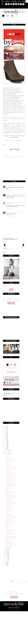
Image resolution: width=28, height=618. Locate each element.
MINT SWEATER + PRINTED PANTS (11, 521)
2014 (5, 445)
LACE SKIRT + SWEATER (10, 483)
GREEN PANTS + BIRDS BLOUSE (11, 503)
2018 (5, 439)
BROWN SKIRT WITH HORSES (11, 495)
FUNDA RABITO (8, 465)
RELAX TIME (7, 487)
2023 (5, 431)
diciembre (7, 450)
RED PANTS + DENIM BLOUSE (11, 479)
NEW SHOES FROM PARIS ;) (10, 530)
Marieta (7, 194)
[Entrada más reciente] (5, 247)
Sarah (7, 212)
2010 (5, 563)
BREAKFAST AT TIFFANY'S (10, 498)
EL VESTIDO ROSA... (9, 474)
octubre (6, 453)
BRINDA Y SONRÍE (8, 489)
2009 (5, 565)
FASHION (15, 156)
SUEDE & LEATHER (9, 459)
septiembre (7, 547)
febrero (6, 558)
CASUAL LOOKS (8, 463)
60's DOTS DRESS (8, 543)
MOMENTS (7, 527)
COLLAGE (12, 156)
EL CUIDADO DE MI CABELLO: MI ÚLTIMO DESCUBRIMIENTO (11, 537)
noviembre (7, 451)
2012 (5, 448)
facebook (8, 118)
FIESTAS (19, 156)
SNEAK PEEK (7, 525)
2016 (5, 442)
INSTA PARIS (7, 522)
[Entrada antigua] (23, 247)
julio (6, 550)
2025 (5, 428)
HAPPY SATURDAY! (9, 532)
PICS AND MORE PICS (9, 506)
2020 (5, 436)
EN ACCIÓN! (7, 508)
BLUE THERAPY (8, 529)
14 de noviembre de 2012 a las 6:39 (15, 212)
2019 (5, 437)
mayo (6, 553)
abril (6, 555)
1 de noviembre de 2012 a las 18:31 (16, 194)
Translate (12, 395)
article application (9, 214)
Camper (21, 89)
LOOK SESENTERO (9, 514)
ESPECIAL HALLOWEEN (9, 472)
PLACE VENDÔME (8, 500)
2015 (5, 444)
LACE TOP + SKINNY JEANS (10, 517)
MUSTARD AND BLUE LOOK (10, 492)
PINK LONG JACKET (9, 454)
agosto (6, 548)
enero (6, 560)
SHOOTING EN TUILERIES (10, 542)
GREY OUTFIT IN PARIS (9, 524)
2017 (5, 440)
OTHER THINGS (14, 157)
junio (6, 552)
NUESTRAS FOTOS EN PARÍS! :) (11, 516)
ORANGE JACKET (8, 540)
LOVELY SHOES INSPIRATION (11, 497)
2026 (5, 426)
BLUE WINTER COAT (9, 505)
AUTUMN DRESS (8, 511)
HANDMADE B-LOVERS (9, 519)
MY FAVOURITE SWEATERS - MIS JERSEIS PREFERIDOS (11, 485)
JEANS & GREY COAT (9, 458)
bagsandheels (9, 185)
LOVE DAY (23, 156)
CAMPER (8, 156)
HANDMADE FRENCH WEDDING (11, 545)
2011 (5, 562)
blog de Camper (20, 117)
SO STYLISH (7, 513)
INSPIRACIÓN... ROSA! (9, 493)
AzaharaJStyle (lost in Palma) (12, 202)
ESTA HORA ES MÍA (8, 501)
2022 (5, 432)
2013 (5, 447)
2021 (5, 434)
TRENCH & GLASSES (9, 471)
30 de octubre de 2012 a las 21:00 (18, 185)
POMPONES (7, 490)
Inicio (14, 243)
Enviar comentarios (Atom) (13, 248)
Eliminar (12, 190)
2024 (5, 429)
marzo (6, 556)
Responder (8, 190)
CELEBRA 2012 (8, 509)
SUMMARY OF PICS (9, 477)
